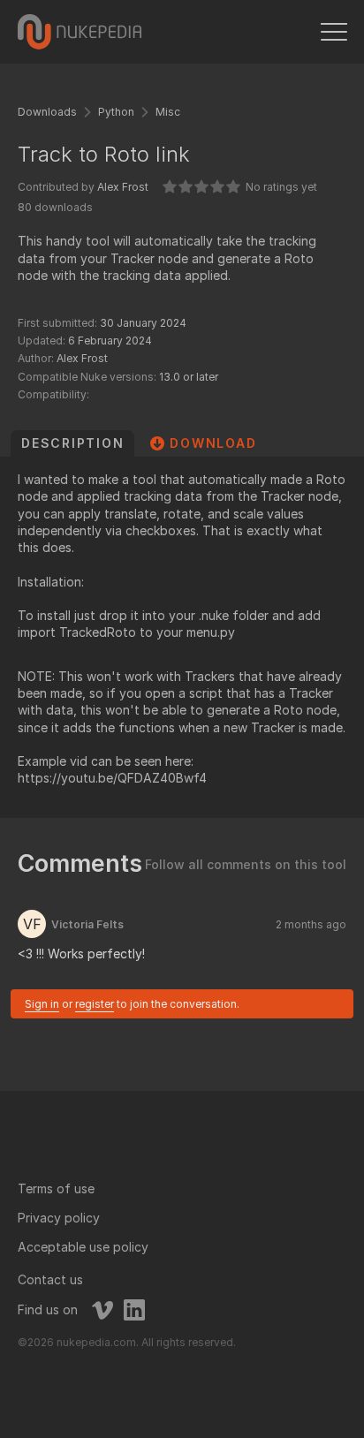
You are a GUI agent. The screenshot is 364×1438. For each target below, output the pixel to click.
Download (213, 442)
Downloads (47, 111)
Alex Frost (122, 186)
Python (116, 111)
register (94, 1003)
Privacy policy (59, 1217)
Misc (167, 111)
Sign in (42, 1003)
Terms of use (56, 1188)
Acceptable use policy (83, 1246)
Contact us (50, 1279)
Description (72, 442)
